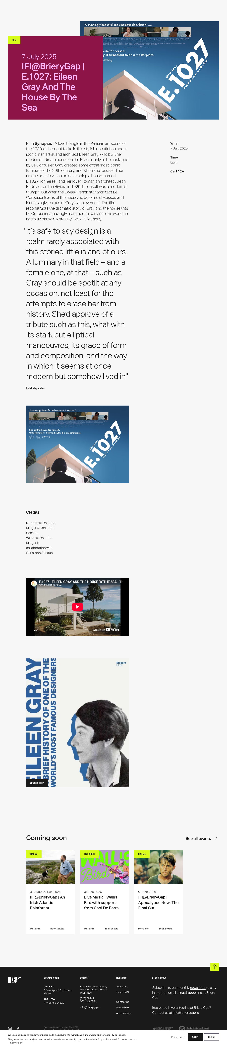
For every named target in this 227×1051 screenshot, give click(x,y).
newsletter (198, 987)
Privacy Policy (15, 1042)
